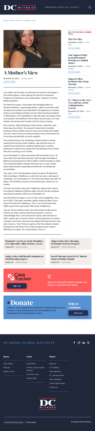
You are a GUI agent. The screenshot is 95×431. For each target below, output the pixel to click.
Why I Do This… (75, 39)
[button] (90, 7)
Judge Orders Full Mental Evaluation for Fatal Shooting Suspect (24, 258)
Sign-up (17, 286)
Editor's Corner (16, 20)
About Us (52, 364)
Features (6, 367)
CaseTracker (31, 364)
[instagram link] (79, 342)
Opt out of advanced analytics (14, 422)
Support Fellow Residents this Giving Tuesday (78, 81)
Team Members (55, 371)
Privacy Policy (31, 422)
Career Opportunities (57, 383)
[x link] (88, 342)
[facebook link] (74, 342)
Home (5, 20)
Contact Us (53, 387)
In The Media (54, 367)
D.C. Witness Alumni (56, 375)
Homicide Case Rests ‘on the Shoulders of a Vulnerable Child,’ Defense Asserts (24, 242)
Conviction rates (32, 374)
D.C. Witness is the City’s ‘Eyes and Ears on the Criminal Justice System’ (79, 104)
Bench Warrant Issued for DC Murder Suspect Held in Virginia (69, 258)
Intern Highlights (55, 379)
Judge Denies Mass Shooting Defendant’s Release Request (65, 242)
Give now (78, 313)
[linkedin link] (84, 342)
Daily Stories (8, 364)
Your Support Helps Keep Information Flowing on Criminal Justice (78, 59)
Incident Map (31, 378)
